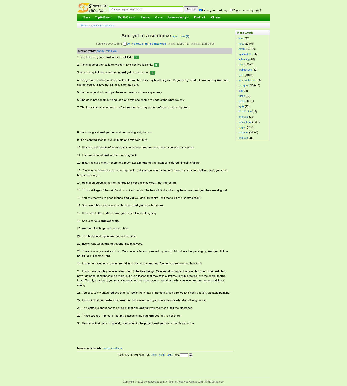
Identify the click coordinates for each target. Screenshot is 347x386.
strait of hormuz (248, 80)
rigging (242, 127)
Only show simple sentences (146, 43)
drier (241, 64)
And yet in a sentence (102, 25)
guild (241, 75)
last (170, 354)
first (154, 354)
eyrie (241, 106)
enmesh (243, 137)
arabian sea (245, 69)
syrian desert (246, 54)
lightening (244, 59)
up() (175, 36)
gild (241, 90)
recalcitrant (245, 122)
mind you (111, 50)
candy (100, 50)
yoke (241, 43)
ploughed (244, 85)
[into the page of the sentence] (136, 57)
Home (84, 25)
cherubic (243, 116)
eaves (242, 101)
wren (241, 38)
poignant (243, 132)
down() (184, 36)
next (162, 354)
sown (242, 48)
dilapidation (245, 111)
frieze (242, 95)
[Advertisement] (150, 120)
